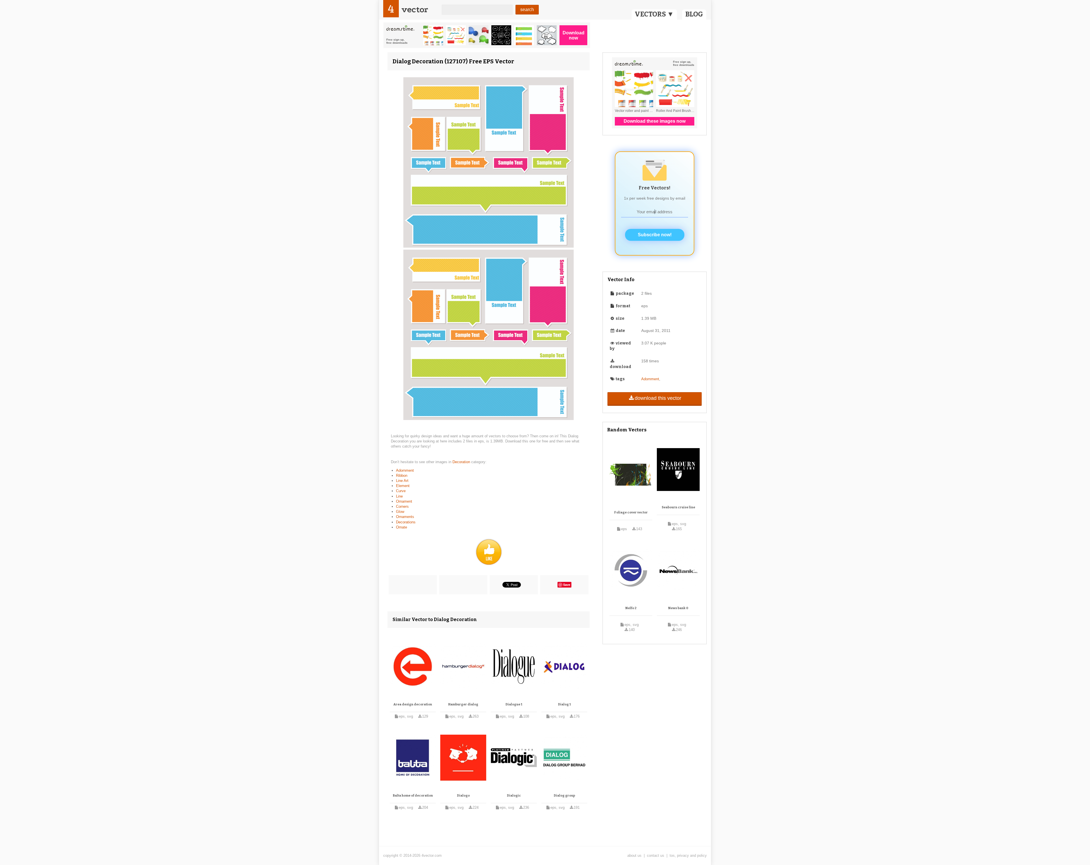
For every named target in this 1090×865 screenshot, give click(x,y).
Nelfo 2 (630, 608)
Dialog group (564, 795)
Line (399, 496)
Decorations (406, 522)
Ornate (401, 527)
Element (403, 486)
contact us (655, 855)
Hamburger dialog (463, 704)
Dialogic (514, 795)
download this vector (658, 398)
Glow (400, 511)
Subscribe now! (655, 234)
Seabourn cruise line (678, 507)
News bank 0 (678, 608)
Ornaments (405, 517)
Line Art (402, 481)
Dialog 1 (564, 704)
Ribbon (401, 475)
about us (634, 855)
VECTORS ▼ (654, 14)
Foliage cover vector (631, 512)
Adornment (405, 470)
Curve (401, 491)
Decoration (461, 462)
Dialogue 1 (514, 704)
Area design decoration (412, 704)
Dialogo (463, 795)
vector (414, 9)
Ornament (404, 501)
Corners (402, 506)
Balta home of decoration (413, 795)
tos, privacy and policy (688, 855)
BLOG (694, 14)
